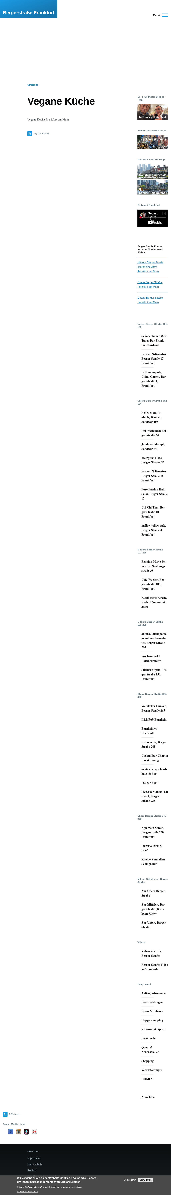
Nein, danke (145, 1180)
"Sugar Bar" (149, 782)
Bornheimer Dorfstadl (149, 730)
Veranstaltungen (151, 1070)
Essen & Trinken (152, 1011)
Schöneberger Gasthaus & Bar (154, 771)
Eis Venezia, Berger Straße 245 (154, 744)
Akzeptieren (130, 1180)
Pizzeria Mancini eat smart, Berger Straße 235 (154, 796)
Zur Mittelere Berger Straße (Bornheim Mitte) (153, 909)
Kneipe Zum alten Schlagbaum (153, 861)
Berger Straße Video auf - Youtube (154, 966)
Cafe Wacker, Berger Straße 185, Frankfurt (153, 584)
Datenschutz (34, 1164)
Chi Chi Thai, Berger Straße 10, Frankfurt (153, 512)
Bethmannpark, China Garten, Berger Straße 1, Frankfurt (154, 379)
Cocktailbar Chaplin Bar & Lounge (154, 757)
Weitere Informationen (27, 1191)
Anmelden (148, 1097)
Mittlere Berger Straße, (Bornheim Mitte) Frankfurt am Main (150, 267)
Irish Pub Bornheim (154, 719)
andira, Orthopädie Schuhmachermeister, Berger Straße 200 (153, 640)
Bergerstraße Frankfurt (28, 12)
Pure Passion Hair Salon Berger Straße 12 (154, 493)
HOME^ (147, 1079)
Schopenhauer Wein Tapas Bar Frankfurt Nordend (154, 340)
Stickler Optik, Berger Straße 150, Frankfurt (154, 674)
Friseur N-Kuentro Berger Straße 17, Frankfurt (153, 358)
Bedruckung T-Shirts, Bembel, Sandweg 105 (151, 417)
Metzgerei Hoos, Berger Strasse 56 (152, 460)
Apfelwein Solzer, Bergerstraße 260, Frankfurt (152, 832)
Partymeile (148, 1038)
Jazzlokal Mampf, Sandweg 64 (153, 446)
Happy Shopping (152, 1020)
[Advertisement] (85, 43)
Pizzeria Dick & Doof (151, 848)
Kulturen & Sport (153, 1029)
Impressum (33, 1158)
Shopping (147, 1061)
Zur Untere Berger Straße (153, 924)
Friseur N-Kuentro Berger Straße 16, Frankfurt (153, 475)
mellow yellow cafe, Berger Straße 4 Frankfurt (153, 530)
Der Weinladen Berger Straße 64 (154, 432)
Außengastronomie (153, 993)
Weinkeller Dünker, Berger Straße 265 (153, 708)
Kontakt (31, 1170)
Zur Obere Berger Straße (153, 893)
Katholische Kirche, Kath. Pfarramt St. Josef (154, 602)
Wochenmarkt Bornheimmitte (151, 658)
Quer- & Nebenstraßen (150, 1049)
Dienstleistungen (152, 1002)
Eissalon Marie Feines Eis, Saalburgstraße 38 (153, 566)
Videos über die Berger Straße (151, 953)
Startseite (32, 84)
